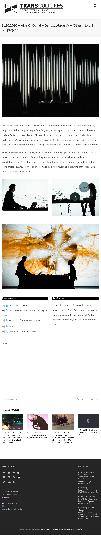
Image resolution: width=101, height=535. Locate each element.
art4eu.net (14, 331)
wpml (82, 529)
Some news (83, 466)
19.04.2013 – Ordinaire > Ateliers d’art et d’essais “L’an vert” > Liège (88, 432)
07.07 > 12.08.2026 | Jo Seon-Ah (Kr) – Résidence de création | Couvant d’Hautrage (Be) (87, 500)
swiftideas (76, 529)
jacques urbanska (46, 529)
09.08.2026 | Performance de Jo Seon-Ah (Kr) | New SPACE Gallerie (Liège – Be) (88, 490)
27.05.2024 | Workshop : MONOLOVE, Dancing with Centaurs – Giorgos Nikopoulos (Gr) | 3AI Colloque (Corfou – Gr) (63, 437)
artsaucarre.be (29, 331)
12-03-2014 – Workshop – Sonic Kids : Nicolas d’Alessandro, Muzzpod (37, 435)
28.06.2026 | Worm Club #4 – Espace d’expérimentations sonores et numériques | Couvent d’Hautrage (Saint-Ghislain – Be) (88, 513)
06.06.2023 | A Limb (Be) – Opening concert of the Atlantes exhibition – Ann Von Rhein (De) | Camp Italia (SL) (12, 437)
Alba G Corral (91, 130)
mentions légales (58, 529)
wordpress (69, 529)
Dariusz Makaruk (35, 135)
